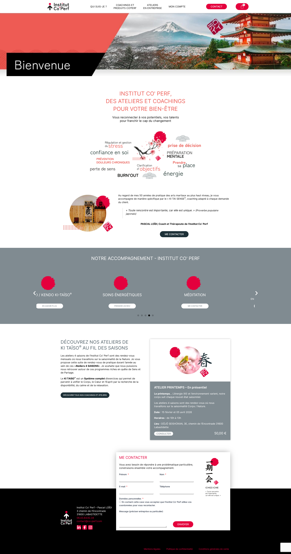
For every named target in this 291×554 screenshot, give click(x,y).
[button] (34, 293)
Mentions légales (152, 549)
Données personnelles (130, 498)
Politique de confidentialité (179, 549)
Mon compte (177, 6)
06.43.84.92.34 (85, 517)
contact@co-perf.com (89, 521)
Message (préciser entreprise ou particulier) (141, 511)
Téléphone (165, 486)
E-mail (122, 486)
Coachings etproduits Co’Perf (125, 6)
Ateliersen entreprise (152, 6)
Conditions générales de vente (214, 549)
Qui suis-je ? (98, 6)
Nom (162, 474)
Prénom (123, 474)
